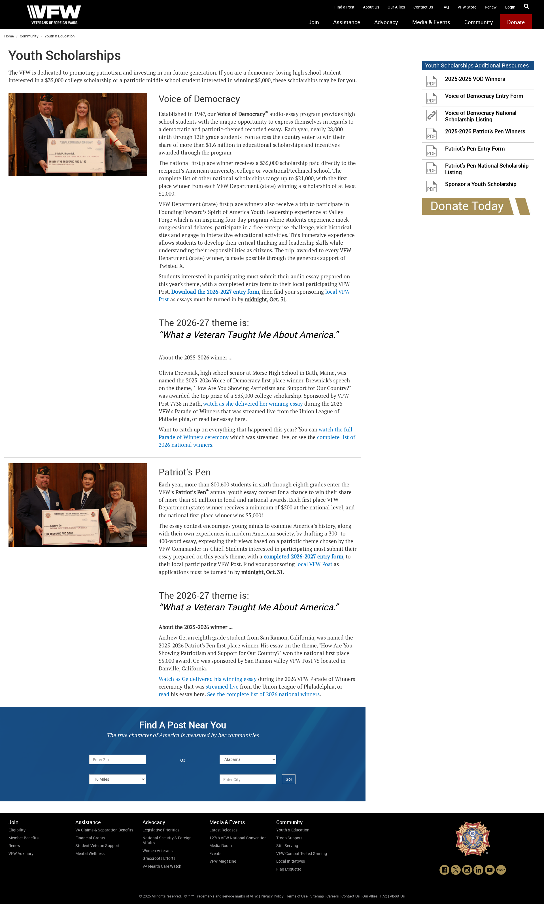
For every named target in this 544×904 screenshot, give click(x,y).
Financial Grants (90, 838)
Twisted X (171, 266)
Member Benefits (23, 838)
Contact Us (423, 7)
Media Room (220, 845)
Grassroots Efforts (159, 858)
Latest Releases (223, 830)
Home (9, 36)
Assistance (346, 22)
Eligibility (17, 830)
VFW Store (467, 7)
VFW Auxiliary (20, 853)
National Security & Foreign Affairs (167, 840)
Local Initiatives (290, 861)
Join (314, 22)
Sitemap (317, 896)
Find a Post (344, 7)
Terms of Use (297, 896)
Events (215, 853)
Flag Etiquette (288, 869)
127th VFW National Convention (238, 838)
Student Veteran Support (97, 845)
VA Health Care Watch (162, 866)
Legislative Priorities (161, 830)
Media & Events (431, 22)
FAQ (445, 7)
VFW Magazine (222, 861)
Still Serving (287, 845)
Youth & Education (59, 36)
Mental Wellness (90, 853)
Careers (332, 896)
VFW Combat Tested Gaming (301, 853)
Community (478, 22)
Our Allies (396, 7)
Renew (491, 7)
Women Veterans (158, 850)
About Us (371, 7)
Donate (516, 22)
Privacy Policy (272, 896)
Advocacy (386, 22)
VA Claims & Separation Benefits (104, 830)
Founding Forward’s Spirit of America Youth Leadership (226, 212)
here (240, 419)
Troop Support (289, 838)
